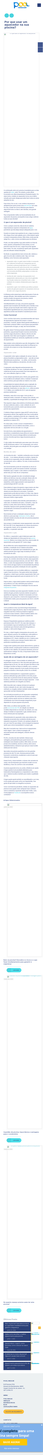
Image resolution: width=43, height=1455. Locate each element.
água (31, 228)
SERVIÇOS (6, 1401)
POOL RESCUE (7, 1399)
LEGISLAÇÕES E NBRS (10, 1406)
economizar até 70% (13, 708)
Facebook (17, 792)
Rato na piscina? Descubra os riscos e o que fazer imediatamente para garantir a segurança (20, 962)
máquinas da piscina (10, 587)
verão (12, 192)
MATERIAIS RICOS (9, 1402)
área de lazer (28, 205)
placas (27, 388)
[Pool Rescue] (21, 5)
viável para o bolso (24, 516)
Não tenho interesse (11, 1448)
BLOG (5, 1404)
